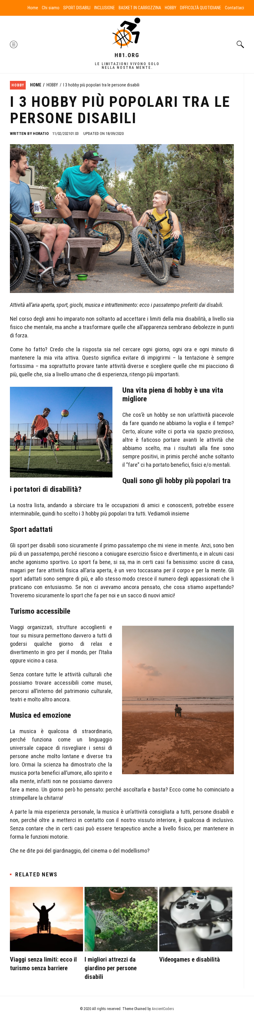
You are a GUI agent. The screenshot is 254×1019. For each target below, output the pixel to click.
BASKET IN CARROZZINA (140, 7)
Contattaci (234, 7)
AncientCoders (162, 1009)
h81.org (127, 55)
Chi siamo (50, 7)
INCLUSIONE (104, 7)
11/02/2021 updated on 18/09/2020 (88, 133)
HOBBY (170, 7)
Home (33, 7)
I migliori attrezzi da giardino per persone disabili (111, 968)
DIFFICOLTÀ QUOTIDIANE (200, 7)
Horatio (41, 133)
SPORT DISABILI (76, 7)
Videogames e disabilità (189, 959)
